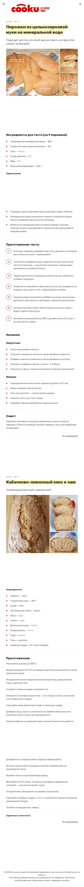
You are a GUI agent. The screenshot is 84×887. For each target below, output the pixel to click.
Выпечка (9, 21)
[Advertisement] (42, 113)
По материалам (70, 436)
